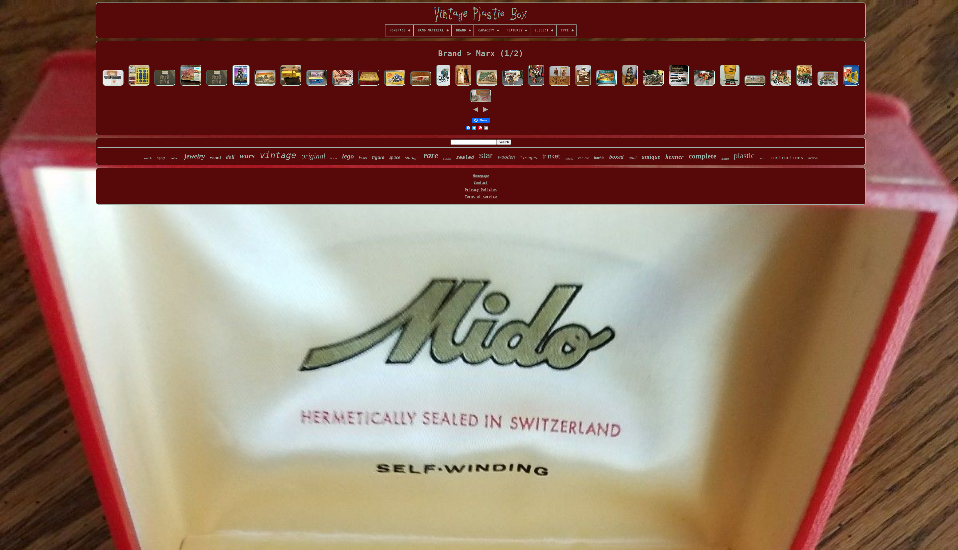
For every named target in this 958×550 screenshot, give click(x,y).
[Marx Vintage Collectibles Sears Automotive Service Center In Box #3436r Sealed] (343, 86)
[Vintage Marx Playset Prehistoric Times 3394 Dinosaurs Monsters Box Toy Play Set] (804, 86)
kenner (674, 156)
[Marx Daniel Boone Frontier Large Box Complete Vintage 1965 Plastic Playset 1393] (755, 86)
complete (703, 156)
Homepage (481, 176)
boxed (616, 157)
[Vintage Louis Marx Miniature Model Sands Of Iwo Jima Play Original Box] (653, 86)
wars (247, 155)
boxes (363, 157)
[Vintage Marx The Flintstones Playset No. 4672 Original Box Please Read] (369, 86)
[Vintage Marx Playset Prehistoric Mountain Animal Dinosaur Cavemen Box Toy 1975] (851, 86)
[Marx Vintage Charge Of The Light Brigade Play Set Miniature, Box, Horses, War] (828, 86)
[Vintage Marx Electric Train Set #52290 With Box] (487, 86)
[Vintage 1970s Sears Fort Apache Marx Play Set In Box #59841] (191, 86)
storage (412, 157)
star (486, 155)
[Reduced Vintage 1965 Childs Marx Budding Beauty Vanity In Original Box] (583, 86)
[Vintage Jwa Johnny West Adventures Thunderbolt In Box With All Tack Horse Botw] (513, 86)
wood (215, 157)
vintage (278, 155)
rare (431, 155)
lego (348, 156)
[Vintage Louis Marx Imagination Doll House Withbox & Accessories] (704, 86)
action (813, 158)
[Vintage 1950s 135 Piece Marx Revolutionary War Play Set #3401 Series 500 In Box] (481, 103)
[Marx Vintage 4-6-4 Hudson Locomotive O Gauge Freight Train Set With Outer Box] (729, 86)
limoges (528, 157)
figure (378, 157)
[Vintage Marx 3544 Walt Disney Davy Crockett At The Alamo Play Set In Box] (781, 86)
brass (333, 158)
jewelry (194, 156)
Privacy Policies (481, 190)
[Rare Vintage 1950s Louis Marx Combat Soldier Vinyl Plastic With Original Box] (421, 86)
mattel (725, 158)
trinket (551, 156)
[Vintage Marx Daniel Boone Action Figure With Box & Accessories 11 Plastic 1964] (560, 86)
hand (161, 158)
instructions (786, 157)
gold (633, 157)
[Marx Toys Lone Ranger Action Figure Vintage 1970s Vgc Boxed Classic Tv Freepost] (463, 86)
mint (762, 158)
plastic (744, 155)
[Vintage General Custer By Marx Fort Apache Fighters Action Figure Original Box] (443, 86)
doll (230, 157)
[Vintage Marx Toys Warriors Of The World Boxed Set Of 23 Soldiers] (139, 86)
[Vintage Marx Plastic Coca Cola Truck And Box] (291, 86)
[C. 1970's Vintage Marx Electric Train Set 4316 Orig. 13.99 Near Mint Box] (395, 86)
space (394, 156)
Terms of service (481, 197)
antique (651, 156)
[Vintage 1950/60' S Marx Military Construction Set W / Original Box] (265, 86)
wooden (506, 157)
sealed (465, 157)
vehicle (583, 158)
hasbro (174, 158)
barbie (599, 158)
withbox (569, 158)
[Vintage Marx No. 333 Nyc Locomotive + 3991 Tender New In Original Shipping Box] (113, 86)
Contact (481, 183)
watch (148, 158)
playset (447, 158)
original (313, 156)
